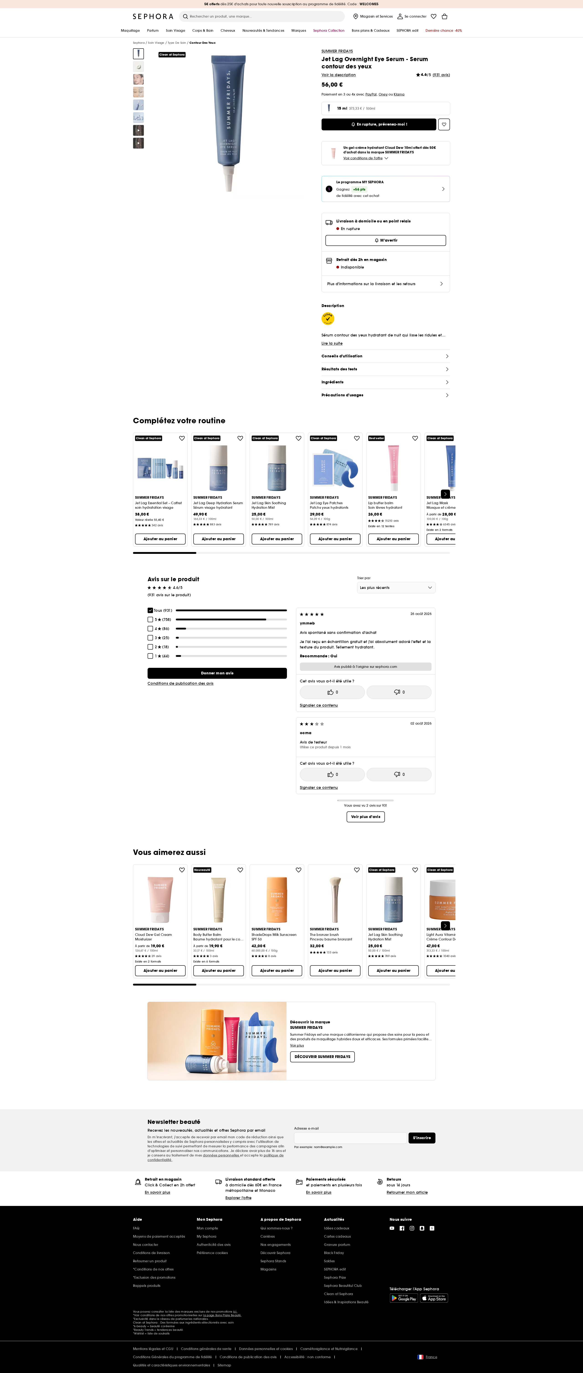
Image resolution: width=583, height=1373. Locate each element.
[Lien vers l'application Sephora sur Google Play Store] (404, 1298)
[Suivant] (445, 494)
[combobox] (396, 587)
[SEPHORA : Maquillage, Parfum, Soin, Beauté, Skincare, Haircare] (153, 16)
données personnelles (221, 1155)
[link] (217, 673)
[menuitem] (372, 16)
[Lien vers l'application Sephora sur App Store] (434, 1298)
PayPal (371, 94)
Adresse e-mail (306, 1128)
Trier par (363, 578)
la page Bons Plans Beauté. (222, 1315)
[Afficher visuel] (138, 53)
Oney (383, 94)
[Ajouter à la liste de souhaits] (182, 438)
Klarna (399, 94)
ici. (235, 1311)
